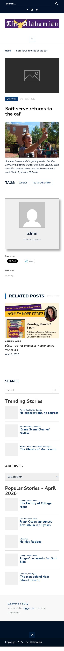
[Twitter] (36, 9)
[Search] (56, 3)
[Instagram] (32, 9)
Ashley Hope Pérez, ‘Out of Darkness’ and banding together (29, 346)
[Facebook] (27, 9)
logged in (28, 608)
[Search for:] (16, 3)
